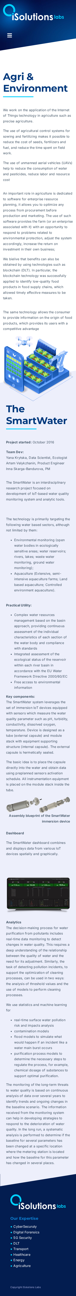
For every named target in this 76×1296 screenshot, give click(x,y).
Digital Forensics (26, 1232)
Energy (18, 1260)
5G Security (22, 1238)
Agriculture (22, 1266)
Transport (20, 1249)
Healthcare (21, 1254)
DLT (16, 1243)
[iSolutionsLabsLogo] (33, 6)
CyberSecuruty (25, 1226)
